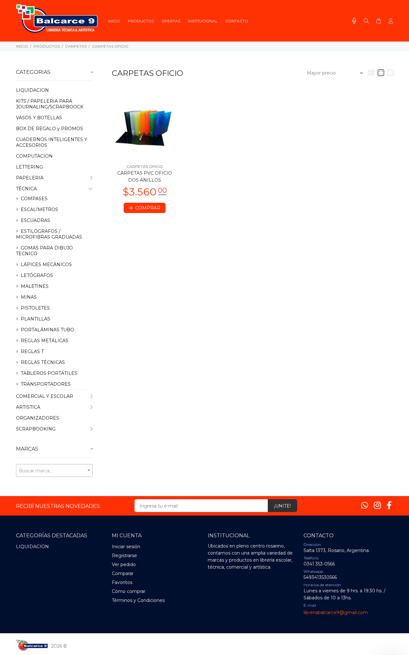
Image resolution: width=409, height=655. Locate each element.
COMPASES (33, 198)
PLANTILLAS (34, 319)
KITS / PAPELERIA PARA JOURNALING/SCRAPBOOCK (49, 104)
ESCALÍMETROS (38, 209)
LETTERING (29, 167)
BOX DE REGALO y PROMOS (49, 128)
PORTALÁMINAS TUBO (46, 330)
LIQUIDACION (32, 90)
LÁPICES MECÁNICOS (45, 264)
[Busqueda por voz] (354, 21)
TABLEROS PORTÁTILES (48, 373)
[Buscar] (366, 21)
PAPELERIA (29, 178)
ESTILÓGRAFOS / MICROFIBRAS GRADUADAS (49, 234)
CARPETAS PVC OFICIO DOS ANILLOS (144, 176)
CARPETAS (76, 46)
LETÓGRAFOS (36, 275)
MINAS (28, 297)
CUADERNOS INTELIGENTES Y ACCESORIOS (51, 142)
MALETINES (34, 286)
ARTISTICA (28, 407)
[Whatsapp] (364, 505)
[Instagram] (377, 505)
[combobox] (54, 470)
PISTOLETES (34, 308)
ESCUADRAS (34, 220)
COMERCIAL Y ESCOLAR (44, 396)
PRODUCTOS (47, 46)
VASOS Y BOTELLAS (39, 118)
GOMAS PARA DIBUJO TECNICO (44, 250)
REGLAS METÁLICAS (43, 340)
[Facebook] (389, 505)
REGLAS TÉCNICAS (42, 362)
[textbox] (54, 470)
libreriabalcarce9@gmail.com (336, 612)
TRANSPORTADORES (45, 384)
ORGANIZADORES (37, 418)
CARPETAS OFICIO (110, 46)
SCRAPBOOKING (36, 429)
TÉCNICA (26, 189)
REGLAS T (31, 351)
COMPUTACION (34, 156)
